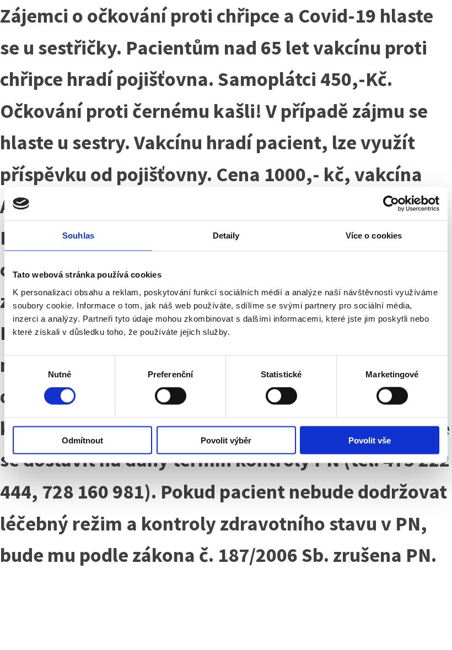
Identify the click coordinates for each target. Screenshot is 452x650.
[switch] (170, 396)
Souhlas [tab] (78, 235)
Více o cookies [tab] (374, 235)
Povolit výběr (226, 440)
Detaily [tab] (226, 235)
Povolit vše (369, 440)
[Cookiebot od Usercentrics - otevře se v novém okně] (391, 204)
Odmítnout (82, 440)
